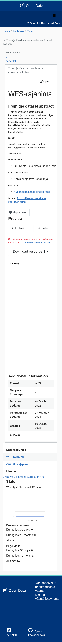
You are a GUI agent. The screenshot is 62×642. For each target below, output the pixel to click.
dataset (11, 61)
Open (46, 81)
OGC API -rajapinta (17, 464)
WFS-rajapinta (13, 52)
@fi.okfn (12, 635)
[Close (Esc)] (58, 4)
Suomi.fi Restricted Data (45, 23)
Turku (30, 31)
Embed (45, 228)
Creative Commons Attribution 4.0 (23, 477)
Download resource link (30, 251)
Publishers (18, 31)
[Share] (50, 4)
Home (6, 31)
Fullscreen (21, 228)
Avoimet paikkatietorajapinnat (32, 192)
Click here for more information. (37, 242)
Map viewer (19, 212)
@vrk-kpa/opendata (36, 633)
